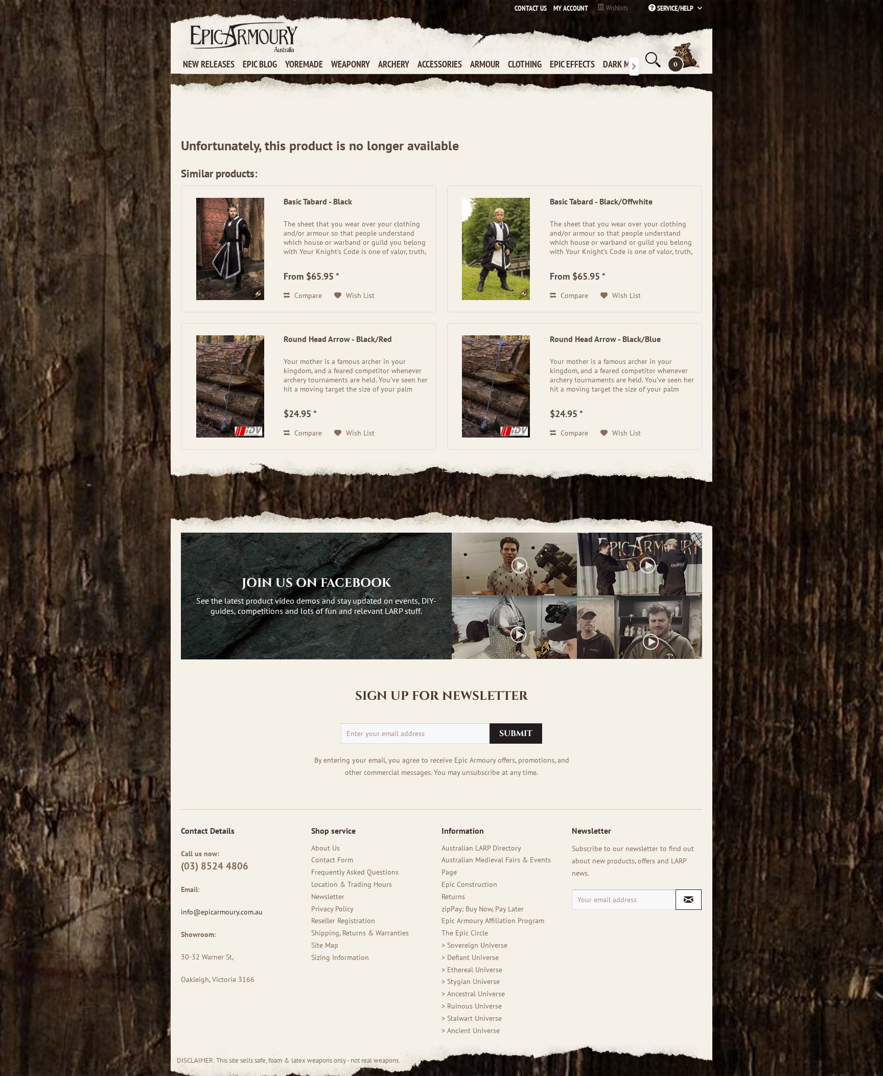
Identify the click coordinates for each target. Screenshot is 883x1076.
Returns (453, 896)
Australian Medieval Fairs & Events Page (496, 866)
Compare (307, 295)
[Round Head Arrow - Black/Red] (230, 386)
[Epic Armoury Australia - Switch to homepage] (242, 36)
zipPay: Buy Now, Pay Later (483, 908)
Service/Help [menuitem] (675, 8)
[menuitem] (568, 8)
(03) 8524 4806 (214, 866)
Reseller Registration (343, 920)
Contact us (531, 8)
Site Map (324, 945)
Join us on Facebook (316, 583)
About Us (325, 848)
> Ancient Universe (471, 1030)
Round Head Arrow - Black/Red (338, 339)
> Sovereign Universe (474, 945)
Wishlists (616, 7)
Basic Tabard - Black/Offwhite (601, 201)
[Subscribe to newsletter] (689, 899)
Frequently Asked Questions (355, 872)
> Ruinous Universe (472, 1006)
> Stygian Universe (471, 981)
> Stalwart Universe (472, 1018)
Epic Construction (469, 884)
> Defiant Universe (470, 957)
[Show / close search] (652, 60)
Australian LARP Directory (481, 848)
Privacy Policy (332, 908)
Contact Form (332, 859)
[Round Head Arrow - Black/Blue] (496, 386)
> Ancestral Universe (473, 993)
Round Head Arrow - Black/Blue (605, 339)
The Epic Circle (465, 932)
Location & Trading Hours (351, 884)
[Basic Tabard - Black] (230, 249)
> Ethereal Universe (472, 969)
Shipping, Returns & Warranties (360, 932)
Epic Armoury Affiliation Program (493, 920)
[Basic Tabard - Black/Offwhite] (496, 249)
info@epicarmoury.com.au (222, 912)
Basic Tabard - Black (318, 201)
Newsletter (327, 896)
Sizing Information (340, 957)
